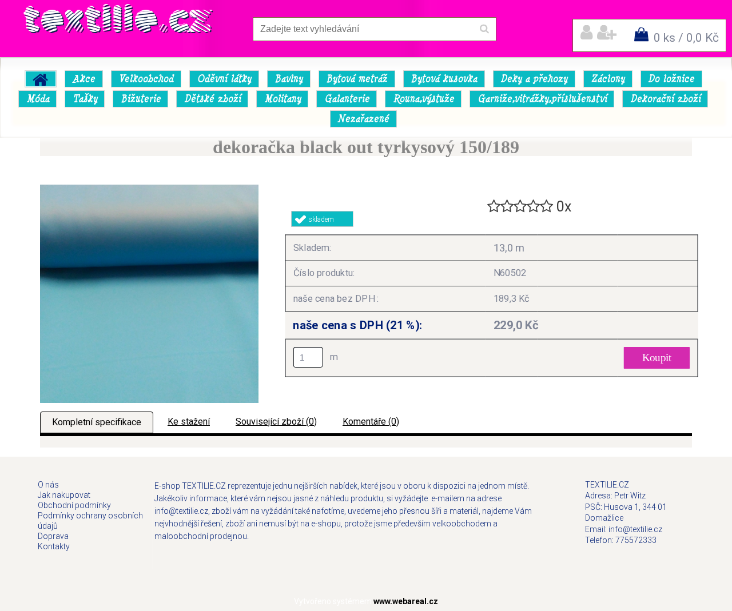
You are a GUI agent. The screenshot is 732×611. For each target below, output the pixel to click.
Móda (37, 99)
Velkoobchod (145, 79)
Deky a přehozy (533, 79)
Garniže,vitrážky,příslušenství (542, 99)
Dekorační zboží (665, 99)
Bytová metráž (356, 79)
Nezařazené (363, 119)
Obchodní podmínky (74, 505)
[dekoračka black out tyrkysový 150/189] (149, 188)
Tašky (85, 99)
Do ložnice (671, 79)
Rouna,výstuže (423, 99)
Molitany (282, 99)
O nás (48, 484)
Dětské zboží (212, 99)
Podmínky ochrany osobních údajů (90, 520)
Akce (83, 79)
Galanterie (346, 99)
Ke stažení (189, 421)
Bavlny (288, 79)
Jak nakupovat (64, 495)
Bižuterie (141, 99)
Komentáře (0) (371, 421)
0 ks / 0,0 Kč (686, 38)
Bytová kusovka (444, 79)
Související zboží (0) (276, 421)
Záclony (607, 79)
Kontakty (54, 546)
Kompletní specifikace (96, 422)
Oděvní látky (224, 79)
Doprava (53, 536)
